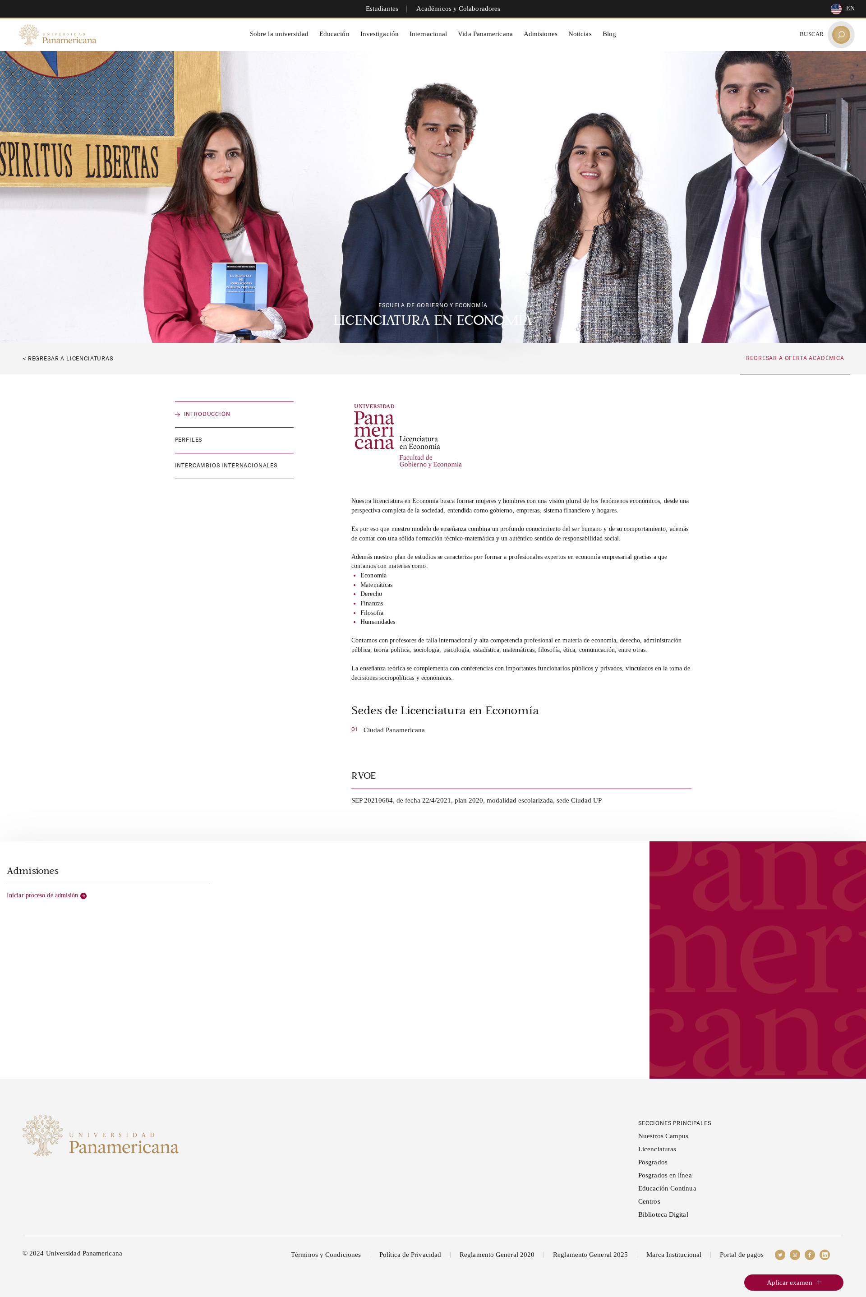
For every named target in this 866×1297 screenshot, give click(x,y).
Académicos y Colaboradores (458, 8)
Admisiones (540, 33)
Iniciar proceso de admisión (42, 895)
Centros (649, 1201)
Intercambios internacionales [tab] (226, 465)
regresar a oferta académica (795, 358)
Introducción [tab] (207, 414)
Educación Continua (667, 1188)
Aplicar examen (789, 1282)
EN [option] (850, 8)
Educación (334, 33)
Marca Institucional (673, 1254)
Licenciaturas (657, 1149)
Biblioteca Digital (663, 1214)
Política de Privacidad (410, 1254)
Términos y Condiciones (326, 1254)
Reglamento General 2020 (497, 1254)
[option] (840, 9)
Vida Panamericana (485, 33)
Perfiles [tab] (189, 439)
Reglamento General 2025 (590, 1254)
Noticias (580, 33)
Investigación (379, 33)
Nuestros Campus (663, 1136)
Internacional (428, 33)
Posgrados (653, 1162)
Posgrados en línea (665, 1175)
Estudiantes (382, 8)
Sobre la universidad (279, 33)
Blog (609, 33)
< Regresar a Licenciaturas (68, 358)
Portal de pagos (742, 1254)
